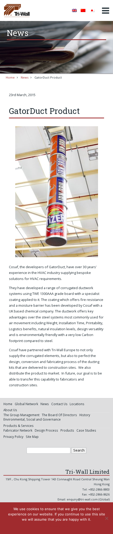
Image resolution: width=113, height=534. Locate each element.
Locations (77, 404)
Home (10, 77)
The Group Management (21, 415)
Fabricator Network (17, 430)
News (24, 77)
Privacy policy (60, 526)
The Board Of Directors (59, 415)
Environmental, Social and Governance (32, 419)
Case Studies (86, 430)
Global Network (26, 404)
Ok (44, 526)
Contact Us (59, 404)
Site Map (32, 436)
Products (67, 430)
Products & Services (18, 425)
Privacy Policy (13, 436)
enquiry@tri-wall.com (82, 499)
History (84, 415)
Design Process (46, 430)
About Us (10, 410)
